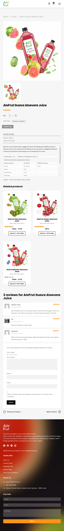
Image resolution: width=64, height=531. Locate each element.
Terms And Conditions (10, 473)
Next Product (52, 412)
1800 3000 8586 (11, 485)
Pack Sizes (6, 121)
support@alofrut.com (13, 482)
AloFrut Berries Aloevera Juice (17, 270)
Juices (13, 17)
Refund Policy (7, 469)
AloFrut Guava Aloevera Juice (31, 17)
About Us (6, 460)
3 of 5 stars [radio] (12, 354)
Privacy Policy (7, 463)
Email (9, 383)
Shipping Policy (8, 466)
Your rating (11, 352)
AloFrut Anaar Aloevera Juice (47, 220)
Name (9, 374)
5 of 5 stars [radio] (16, 354)
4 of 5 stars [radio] (14, 354)
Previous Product (14, 412)
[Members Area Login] (49, 3)
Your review (11, 357)
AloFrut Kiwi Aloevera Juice (17, 220)
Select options (17, 233)
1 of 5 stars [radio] (7, 354)
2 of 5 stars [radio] (9, 354)
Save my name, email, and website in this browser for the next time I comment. (30, 395)
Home (5, 17)
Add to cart (8, 127)
